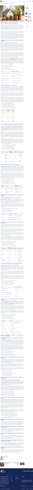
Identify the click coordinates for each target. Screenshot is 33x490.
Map (15, 1)
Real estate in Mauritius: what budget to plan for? (9, 22)
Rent (11, 1)
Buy (6, 1)
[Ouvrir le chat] (31, 488)
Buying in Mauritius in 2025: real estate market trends (30, 20)
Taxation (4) (26, 7)
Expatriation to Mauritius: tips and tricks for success (30, 14)
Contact (24, 1)
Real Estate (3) (27, 8)
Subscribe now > (30, 26)
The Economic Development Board (8, 47)
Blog (19, 1)
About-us (16, 476)
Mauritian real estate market (4, 25)
